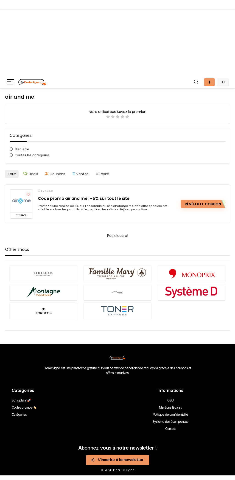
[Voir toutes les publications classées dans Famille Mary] (117, 274)
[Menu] (10, 82)
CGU (170, 400)
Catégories (19, 414)
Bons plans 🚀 (21, 400)
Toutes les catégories (32, 155)
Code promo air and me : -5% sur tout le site (83, 198)
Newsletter (209, 82)
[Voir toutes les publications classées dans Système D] (191, 292)
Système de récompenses (170, 421)
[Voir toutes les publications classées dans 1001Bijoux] (43, 274)
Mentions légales (170, 407)
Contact (170, 429)
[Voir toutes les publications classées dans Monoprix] (191, 274)
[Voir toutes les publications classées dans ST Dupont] (117, 292)
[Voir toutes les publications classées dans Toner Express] (117, 311)
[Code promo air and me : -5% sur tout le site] (21, 201)
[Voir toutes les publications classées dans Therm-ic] (43, 311)
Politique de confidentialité (170, 414)
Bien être (22, 149)
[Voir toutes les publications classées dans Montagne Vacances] (43, 292)
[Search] (196, 82)
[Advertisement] (117, 42)
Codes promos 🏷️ (24, 407)
